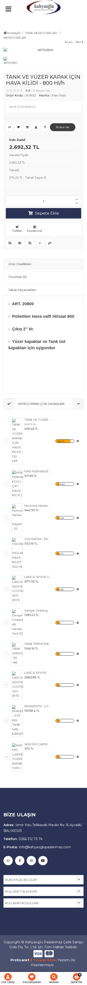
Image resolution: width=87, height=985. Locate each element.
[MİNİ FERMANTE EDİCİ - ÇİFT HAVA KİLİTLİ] (17, 484)
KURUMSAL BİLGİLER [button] (21, 880)
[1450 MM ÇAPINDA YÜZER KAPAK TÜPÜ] (17, 756)
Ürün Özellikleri (19, 264)
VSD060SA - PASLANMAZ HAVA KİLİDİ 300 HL (37, 539)
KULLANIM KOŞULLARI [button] (22, 903)
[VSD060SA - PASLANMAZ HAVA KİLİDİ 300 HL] (17, 553)
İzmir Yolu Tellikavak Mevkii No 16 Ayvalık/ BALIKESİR (42, 828)
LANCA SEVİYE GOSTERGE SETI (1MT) (37, 672)
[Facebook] (19, 860)
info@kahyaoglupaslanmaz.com (37, 847)
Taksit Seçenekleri (22, 290)
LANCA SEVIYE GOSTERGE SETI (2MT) (37, 577)
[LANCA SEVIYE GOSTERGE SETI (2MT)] (17, 589)
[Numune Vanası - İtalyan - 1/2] (17, 518)
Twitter (17, 231)
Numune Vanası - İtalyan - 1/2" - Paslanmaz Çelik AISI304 (37, 505)
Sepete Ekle (47, 213)
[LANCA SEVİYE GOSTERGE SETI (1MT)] (17, 685)
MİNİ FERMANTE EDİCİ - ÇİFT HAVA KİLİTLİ (37, 471)
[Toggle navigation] (17, 20)
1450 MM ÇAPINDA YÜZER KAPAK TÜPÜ (37, 744)
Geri (69, 42)
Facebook (34, 231)
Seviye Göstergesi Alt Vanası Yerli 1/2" (37, 610)
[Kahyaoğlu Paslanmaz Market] (43, 9)
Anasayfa (13, 33)
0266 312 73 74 (22, 839)
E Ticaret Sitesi (43, 960)
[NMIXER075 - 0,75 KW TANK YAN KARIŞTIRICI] (17, 720)
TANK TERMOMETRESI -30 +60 (37, 644)
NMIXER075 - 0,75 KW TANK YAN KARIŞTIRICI (37, 706)
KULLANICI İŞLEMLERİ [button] (21, 891)
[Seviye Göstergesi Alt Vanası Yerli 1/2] (17, 622)
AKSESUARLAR (14, 37)
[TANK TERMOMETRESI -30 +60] (17, 654)
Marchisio (59, 95)
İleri (79, 42)
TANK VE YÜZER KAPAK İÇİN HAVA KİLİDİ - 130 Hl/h (37, 419)
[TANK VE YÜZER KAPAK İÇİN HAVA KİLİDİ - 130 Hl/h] (17, 441)
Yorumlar (17, 277)
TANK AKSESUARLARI (41, 33)
